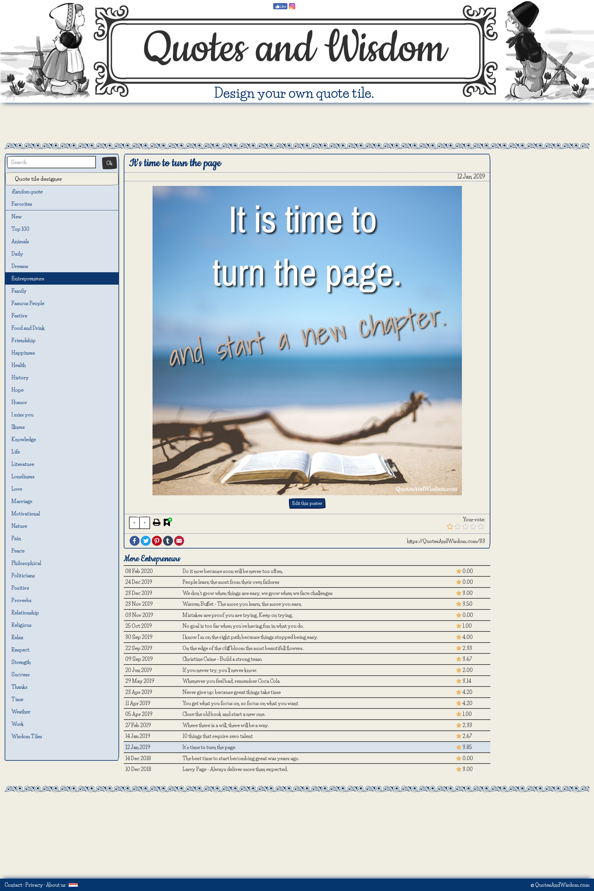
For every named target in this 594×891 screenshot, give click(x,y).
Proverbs (21, 600)
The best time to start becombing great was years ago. (241, 758)
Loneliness (23, 476)
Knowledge (23, 439)
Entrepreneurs (27, 278)
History (20, 377)
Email (179, 541)
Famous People (27, 303)
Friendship (23, 340)
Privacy (34, 885)
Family (19, 291)
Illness (18, 427)
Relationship (25, 612)
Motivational (25, 513)
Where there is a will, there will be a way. (226, 725)
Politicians (23, 575)
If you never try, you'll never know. (220, 670)
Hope (17, 390)
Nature (19, 526)
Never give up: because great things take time (232, 692)
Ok (109, 163)
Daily (17, 254)
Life (15, 452)
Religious (21, 625)
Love (16, 489)
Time (17, 699)
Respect (20, 650)
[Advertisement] (297, 122)
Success (20, 674)
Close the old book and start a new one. (224, 714)
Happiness (23, 353)
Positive (20, 588)
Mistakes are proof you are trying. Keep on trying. (238, 615)
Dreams (19, 266)
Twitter (146, 541)
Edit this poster (307, 503)
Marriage (21, 501)
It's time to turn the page (209, 747)
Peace (17, 551)
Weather (20, 711)
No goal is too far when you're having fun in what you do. (243, 626)
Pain (16, 538)
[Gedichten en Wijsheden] (73, 885)
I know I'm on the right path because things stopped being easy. (250, 637)
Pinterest (157, 541)
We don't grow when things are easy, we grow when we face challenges (258, 593)
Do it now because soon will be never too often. (233, 571)
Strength (21, 662)
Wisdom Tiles (26, 736)
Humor (19, 402)
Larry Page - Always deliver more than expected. (235, 769)
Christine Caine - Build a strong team (222, 659)
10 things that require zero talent (218, 736)
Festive (19, 315)
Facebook (135, 541)
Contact (13, 885)
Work (17, 724)
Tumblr (168, 541)
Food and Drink (28, 328)
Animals (20, 241)
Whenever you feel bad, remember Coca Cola (231, 681)
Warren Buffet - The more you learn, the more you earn (242, 604)
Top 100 (20, 229)
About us (56, 885)
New (16, 216)
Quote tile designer (38, 178)
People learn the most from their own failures (231, 582)
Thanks (19, 687)
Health (18, 365)
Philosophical (26, 563)
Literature (22, 464)
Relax (17, 637)
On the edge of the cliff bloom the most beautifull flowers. (243, 648)
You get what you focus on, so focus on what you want (240, 703)
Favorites (24, 204)
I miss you (22, 414)
